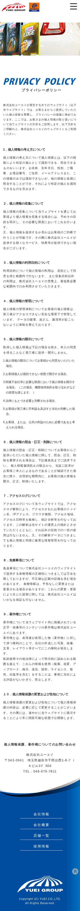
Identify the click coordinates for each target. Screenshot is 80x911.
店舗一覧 (42, 835)
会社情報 (42, 814)
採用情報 (42, 846)
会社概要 (42, 825)
